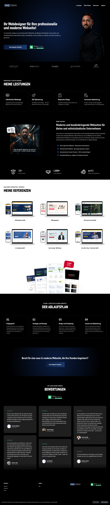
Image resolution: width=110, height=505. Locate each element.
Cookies (5, 490)
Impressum (5, 486)
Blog (39, 486)
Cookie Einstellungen (54, 502)
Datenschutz (6, 488)
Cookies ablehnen (96, 502)
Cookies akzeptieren (104, 502)
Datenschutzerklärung (46, 502)
